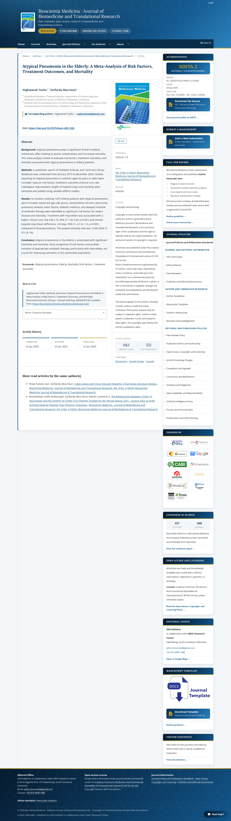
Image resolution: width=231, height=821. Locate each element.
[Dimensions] (199, 464)
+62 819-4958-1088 (175, 652)
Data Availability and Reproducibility (184, 393)
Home (21, 44)
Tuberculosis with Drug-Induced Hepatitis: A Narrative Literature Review (115, 383)
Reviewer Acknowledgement (180, 320)
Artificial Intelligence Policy (179, 401)
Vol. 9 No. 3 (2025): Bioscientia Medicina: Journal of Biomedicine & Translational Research (89, 56)
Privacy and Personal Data (179, 409)
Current (35, 44)
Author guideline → (176, 216)
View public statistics (46, 800)
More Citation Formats (38, 312)
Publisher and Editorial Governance (184, 281)
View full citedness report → (180, 548)
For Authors (98, 44)
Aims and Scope (174, 256)
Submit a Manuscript (176, 312)
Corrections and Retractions (180, 376)
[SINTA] (177, 443)
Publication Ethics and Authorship (183, 343)
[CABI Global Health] (177, 464)
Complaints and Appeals (178, 368)
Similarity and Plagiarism (178, 384)
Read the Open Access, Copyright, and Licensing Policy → (185, 608)
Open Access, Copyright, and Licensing (185, 351)
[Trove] (177, 496)
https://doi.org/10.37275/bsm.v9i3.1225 (51, 128)
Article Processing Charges (179, 360)
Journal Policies (71, 44)
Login (211, 2)
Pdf (122, 141)
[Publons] (199, 486)
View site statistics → (177, 759)
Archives (51, 44)
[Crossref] (177, 454)
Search (207, 42)
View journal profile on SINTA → (182, 117)
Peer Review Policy (175, 335)
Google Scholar (136, 361)
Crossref (150, 361)
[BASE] (199, 475)
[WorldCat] (177, 486)
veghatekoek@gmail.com (91, 113)
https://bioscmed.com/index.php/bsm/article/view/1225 (60, 303)
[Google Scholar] (199, 454)
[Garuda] (177, 475)
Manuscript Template (177, 304)
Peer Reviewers (174, 273)
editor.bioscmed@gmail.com (180, 647)
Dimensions (121, 361)
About (120, 44)
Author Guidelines (175, 296)
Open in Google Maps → (178, 658)
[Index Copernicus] (199, 443)
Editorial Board (173, 265)
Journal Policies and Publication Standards (173, 778)
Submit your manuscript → (180, 222)
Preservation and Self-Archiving (182, 417)
